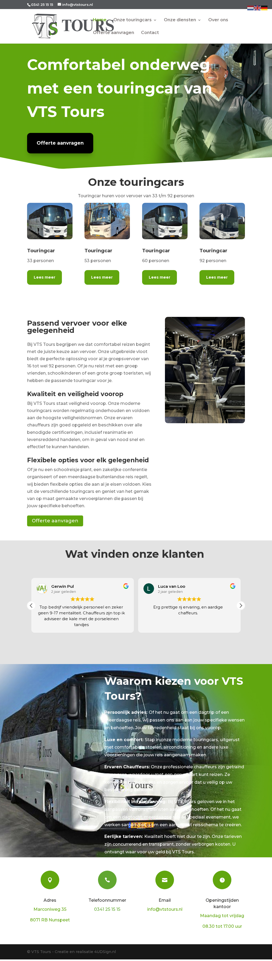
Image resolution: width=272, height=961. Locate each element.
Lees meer (44, 277)
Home (100, 20)
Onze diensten (180, 20)
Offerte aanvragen (113, 33)
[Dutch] (250, 7)
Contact (150, 33)
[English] (257, 7)
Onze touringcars (132, 20)
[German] (264, 7)
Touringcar (41, 251)
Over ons (218, 20)
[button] (241, 606)
